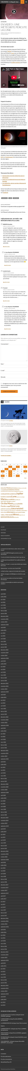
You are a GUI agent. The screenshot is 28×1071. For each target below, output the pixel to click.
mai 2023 (3, 703)
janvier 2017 (4, 915)
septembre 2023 (5, 691)
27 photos (11, 420)
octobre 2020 (4, 789)
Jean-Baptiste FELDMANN (14, 32)
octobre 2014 (4, 991)
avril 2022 (3, 739)
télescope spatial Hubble (19, 512)
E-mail (3, 370)
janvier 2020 (4, 815)
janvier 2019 (4, 848)
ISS (15, 494)
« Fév (2, 478)
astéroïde (18, 488)
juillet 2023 (3, 697)
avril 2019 (3, 840)
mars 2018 (3, 876)
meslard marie (6, 271)
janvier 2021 (4, 781)
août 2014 (3, 996)
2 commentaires (8, 451)
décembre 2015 (4, 952)
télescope (10, 512)
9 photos (10, 445)
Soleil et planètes (5, 535)
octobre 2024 (4, 655)
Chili (2, 489)
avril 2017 (3, 907)
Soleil (20, 508)
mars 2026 (3, 608)
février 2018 (4, 879)
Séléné (25, 510)
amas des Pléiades (6, 488)
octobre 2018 (4, 856)
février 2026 (4, 610)
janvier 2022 (4, 747)
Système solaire (20, 510)
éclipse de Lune (22, 515)
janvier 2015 (4, 982)
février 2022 (4, 745)
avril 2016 (3, 940)
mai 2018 (3, 870)
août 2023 (3, 694)
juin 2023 (3, 700)
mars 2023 (3, 708)
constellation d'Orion (12, 490)
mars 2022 (3, 742)
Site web (3, 377)
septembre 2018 (5, 859)
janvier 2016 (4, 949)
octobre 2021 (4, 756)
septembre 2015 (5, 960)
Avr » (25, 478)
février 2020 (4, 812)
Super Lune (15, 510)
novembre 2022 (4, 719)
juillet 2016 (3, 932)
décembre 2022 (4, 717)
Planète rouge (5, 506)
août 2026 (3, 594)
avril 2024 (3, 672)
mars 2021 (3, 775)
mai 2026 (3, 602)
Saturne (14, 508)
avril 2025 (3, 638)
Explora (3, 1026)
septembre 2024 (5, 658)
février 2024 (4, 677)
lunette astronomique (20, 496)
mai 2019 (3, 837)
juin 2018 (3, 868)
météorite (16, 198)
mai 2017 (3, 904)
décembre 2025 (4, 616)
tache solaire (4, 512)
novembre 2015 (4, 954)
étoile (12, 517)
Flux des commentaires (6, 1059)
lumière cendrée (15, 62)
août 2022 (3, 728)
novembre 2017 (4, 887)
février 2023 (4, 711)
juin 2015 (3, 968)
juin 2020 (3, 801)
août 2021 (3, 761)
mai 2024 (3, 669)
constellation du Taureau (18, 491)
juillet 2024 (3, 663)
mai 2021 (3, 770)
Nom (2, 364)
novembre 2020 (4, 787)
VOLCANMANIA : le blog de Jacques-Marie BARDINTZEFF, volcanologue (13, 1042)
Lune (12, 53)
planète (20, 503)
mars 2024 (3, 675)
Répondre (7, 246)
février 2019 (4, 845)
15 (10, 471)
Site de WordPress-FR (6, 1062)
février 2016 (4, 946)
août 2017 (3, 896)
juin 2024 (3, 666)
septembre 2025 (5, 624)
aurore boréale (23, 488)
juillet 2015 (3, 966)
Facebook (5, 192)
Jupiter (19, 493)
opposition (15, 503)
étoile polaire (16, 517)
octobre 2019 (4, 823)
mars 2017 (3, 910)
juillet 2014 (3, 999)
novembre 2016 (4, 921)
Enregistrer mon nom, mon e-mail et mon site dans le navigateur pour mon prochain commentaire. (14, 385)
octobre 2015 (4, 957)
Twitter (9, 51)
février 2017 (4, 912)
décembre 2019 (4, 817)
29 (10, 475)
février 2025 (4, 644)
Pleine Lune (15, 506)
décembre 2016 (4, 918)
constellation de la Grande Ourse (7, 491)
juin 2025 (3, 633)
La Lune (2, 527)
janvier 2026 (4, 613)
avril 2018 (3, 873)
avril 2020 (3, 806)
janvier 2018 (4, 882)
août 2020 (3, 795)
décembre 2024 (4, 649)
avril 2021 (3, 773)
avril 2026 (3, 605)
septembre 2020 (5, 792)
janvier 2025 (4, 647)
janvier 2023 (4, 714)
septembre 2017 (5, 893)
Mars (3, 499)
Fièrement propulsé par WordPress (8, 1069)
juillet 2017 (3, 898)
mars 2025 (3, 641)
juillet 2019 (3, 831)
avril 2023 (3, 705)
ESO (13, 494)
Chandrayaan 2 (9, 157)
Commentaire (5, 344)
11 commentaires (8, 426)
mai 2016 (3, 938)
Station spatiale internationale (7, 510)
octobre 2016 (4, 924)
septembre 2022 (5, 725)
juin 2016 (3, 935)
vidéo (2, 515)
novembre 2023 (4, 686)
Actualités (3, 21)
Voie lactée (9, 515)
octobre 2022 (4, 722)
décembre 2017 (4, 884)
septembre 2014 (5, 994)
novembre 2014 (4, 988)
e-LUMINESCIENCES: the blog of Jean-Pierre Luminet (14, 1023)
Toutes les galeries (6, 455)
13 (2, 471)
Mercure (8, 499)
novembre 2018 (4, 854)
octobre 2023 (4, 689)
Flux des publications (6, 1056)
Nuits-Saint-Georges (6, 501)
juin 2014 (3, 1002)
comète (4, 489)
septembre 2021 (5, 759)
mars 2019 (3, 842)
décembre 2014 (4, 985)
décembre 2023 (4, 683)
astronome (14, 488)
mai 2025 (3, 636)
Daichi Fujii (4, 198)
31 (17, 475)
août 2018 (3, 862)
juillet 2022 (3, 731)
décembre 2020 (4, 784)
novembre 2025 (4, 619)
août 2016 (3, 929)
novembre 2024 (4, 652)
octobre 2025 (4, 622)
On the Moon (7, 503)
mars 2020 (3, 809)
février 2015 (4, 980)
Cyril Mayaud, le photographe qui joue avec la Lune (13, 211)
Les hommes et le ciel (6, 538)
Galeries (7, 401)
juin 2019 (3, 834)
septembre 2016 (5, 926)
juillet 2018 (3, 865)
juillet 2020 (3, 798)
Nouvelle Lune (17, 499)
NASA (12, 499)
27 (2, 475)
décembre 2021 (4, 750)
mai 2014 (3, 1005)
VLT (5, 514)
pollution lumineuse (6, 508)
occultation (13, 501)
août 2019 (3, 829)
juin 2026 (3, 599)
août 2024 (3, 661)
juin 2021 (3, 767)
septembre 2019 (5, 826)
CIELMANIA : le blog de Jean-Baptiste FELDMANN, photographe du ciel (11, 2)
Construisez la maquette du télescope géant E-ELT (13, 205)
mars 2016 (3, 943)
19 (25, 471)
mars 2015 (3, 977)
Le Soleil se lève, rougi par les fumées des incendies (13, 571)
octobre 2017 (4, 890)
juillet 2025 (3, 630)
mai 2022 (3, 736)
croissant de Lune (6, 494)
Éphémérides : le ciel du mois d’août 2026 (11, 568)
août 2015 (3, 963)
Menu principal (26, 2)
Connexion (3, 1053)
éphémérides (5, 517)
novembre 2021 (4, 753)
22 (10, 473)
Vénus (16, 514)
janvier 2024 (4, 680)
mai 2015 (3, 971)
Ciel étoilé (3, 529)
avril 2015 (3, 974)
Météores (3, 532)
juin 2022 (3, 733)
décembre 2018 (4, 851)
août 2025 (3, 627)
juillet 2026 (3, 596)
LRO (2, 157)
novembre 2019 (4, 820)
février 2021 (4, 778)
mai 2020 (3, 803)
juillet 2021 (3, 764)
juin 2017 (3, 901)
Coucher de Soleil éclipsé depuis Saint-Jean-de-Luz (13, 557)
